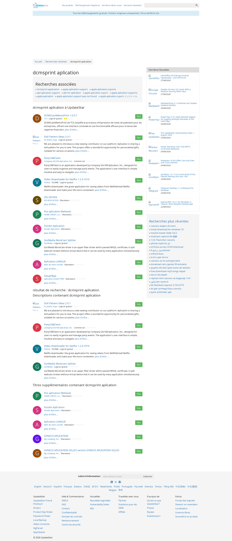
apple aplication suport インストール (118, 96)
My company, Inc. (51, 439)
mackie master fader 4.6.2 (164, 232)
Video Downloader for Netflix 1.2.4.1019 (66, 179)
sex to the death (159, 274)
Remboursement (70, 520)
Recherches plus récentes (169, 221)
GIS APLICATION (51, 200)
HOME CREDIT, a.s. (52, 214)
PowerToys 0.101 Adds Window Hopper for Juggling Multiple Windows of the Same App (178, 119)
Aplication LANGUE (55, 261)
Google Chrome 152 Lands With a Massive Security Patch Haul (176, 90)
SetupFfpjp (50, 275)
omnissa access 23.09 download (167, 246)
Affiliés (122, 511)
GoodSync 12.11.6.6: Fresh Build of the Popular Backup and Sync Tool (178, 175)
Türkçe (158, 486)
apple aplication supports (124, 92)
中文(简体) (180, 486)
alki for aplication (72, 92)
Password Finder (41, 516)
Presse (150, 507)
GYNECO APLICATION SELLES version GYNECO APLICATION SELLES (81, 450)
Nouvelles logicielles (100, 500)
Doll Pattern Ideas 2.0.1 (57, 136)
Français (68, 486)
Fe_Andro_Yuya (50, 140)
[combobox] (169, 5)
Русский (138, 486)
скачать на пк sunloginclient (165, 260)
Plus (139, 116)
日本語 (87, 486)
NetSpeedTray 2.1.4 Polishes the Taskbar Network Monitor (179, 104)
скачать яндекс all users (163, 225)
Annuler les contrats (72, 516)
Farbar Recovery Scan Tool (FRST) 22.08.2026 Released (175, 147)
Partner (122, 500)
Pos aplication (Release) (57, 211)
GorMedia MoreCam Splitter (60, 240)
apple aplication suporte (103, 89)
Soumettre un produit (186, 516)
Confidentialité (69, 512)
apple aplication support (75, 89)
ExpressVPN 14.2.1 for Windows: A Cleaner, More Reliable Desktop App (177, 203)
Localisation (181, 508)
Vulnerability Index (99, 504)
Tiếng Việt (169, 486)
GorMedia (48, 243)
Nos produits (67, 5)
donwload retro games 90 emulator (169, 264)
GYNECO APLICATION (56, 435)
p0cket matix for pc (160, 243)
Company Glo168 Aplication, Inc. (58, 161)
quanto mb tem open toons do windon (170, 267)
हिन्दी (120, 490)
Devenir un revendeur (186, 504)
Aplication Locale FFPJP (54, 279)
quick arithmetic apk (161, 292)
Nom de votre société (53, 264)
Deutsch (47, 486)
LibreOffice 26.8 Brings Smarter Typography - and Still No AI (175, 76)
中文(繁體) (192, 486)
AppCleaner (39, 532)
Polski (117, 486)
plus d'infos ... (72, 129)
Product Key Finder (43, 511)
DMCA (65, 500)
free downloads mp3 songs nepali (168, 271)
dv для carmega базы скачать (166, 288)
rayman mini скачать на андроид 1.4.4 (170, 278)
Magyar (113, 490)
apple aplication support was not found (77, 96)
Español (58, 486)
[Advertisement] (116, 37)
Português (127, 486)
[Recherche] (196, 5)
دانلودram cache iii (159, 281)
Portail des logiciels (185, 500)
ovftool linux (157, 253)
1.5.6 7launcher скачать (163, 239)
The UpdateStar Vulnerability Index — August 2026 (178, 134)
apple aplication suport (96, 92)
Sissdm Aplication (54, 225)
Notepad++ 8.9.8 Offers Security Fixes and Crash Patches (177, 161)
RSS (92, 508)
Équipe (150, 511)
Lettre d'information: (89, 476)
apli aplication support (48, 92)
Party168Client (52, 158)
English (37, 486)
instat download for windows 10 (167, 229)
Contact (66, 508)
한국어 (95, 486)
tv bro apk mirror (159, 257)
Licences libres (182, 512)
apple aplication (45, 96)
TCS (45, 118)
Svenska (149, 486)
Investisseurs (153, 516)
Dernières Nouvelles (133, 5)
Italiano (78, 486)
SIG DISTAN (50, 197)
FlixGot (47, 182)
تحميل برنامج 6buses (160, 250)
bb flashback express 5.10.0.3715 (167, 285)
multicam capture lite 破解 (164, 236)
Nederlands (106, 486)
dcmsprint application (48, 89)
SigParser (38, 528)
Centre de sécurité (71, 524)
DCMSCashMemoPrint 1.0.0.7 (60, 115)
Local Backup (40, 520)
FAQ (64, 504)
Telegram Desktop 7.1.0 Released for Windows (177, 189)
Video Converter (41, 524)
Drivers (37, 507)
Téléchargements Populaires (87, 5)
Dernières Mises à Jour (112, 5)
